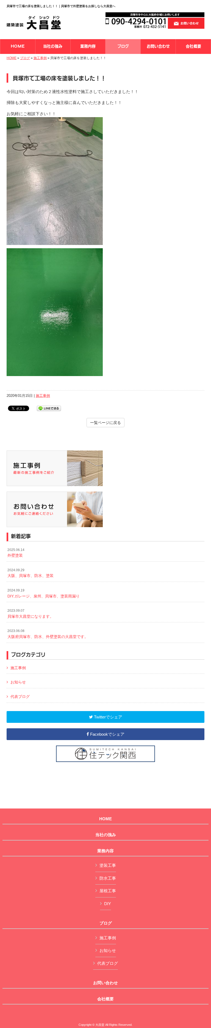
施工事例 (40, 58)
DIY (107, 903)
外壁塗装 (15, 553)
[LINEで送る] (49, 408)
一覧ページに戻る (105, 422)
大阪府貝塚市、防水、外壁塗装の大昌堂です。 (47, 634)
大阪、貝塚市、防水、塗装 (30, 573)
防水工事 (107, 878)
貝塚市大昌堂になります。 (30, 614)
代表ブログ (20, 696)
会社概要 (105, 999)
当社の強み (105, 835)
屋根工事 (107, 890)
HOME (11, 58)
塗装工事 (107, 865)
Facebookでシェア (106, 734)
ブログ (25, 58)
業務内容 (105, 851)
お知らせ (18, 682)
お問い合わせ (105, 983)
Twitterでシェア (107, 717)
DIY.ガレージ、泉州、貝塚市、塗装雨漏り (43, 593)
